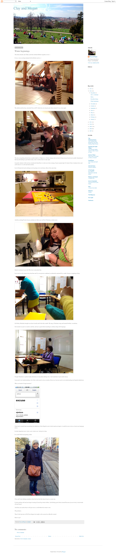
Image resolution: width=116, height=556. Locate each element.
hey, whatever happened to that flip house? (92, 173)
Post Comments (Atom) (26, 538)
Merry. (92, 97)
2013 (91, 88)
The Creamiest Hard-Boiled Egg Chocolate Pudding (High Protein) (93, 142)
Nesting (90, 192)
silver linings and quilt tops (93, 162)
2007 (91, 131)
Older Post (81, 536)
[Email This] (37, 522)
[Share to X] (40, 522)
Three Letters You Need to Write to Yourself (93, 157)
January (92, 119)
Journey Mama (91, 155)
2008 (91, 128)
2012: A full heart (94, 94)
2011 (91, 122)
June (92, 110)
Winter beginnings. (95, 101)
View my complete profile (93, 62)
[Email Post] (34, 521)
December (93, 93)
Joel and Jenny (91, 166)
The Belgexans (91, 195)
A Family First (91, 178)
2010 (91, 124)
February (93, 117)
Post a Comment (20, 532)
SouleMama (91, 160)
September (93, 108)
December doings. (94, 99)
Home (49, 536)
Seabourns (90, 200)
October (93, 106)
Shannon (90, 190)
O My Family (91, 170)
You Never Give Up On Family (93, 183)
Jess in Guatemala (92, 181)
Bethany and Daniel (93, 177)
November (93, 103)
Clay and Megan (26, 8)
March (92, 115)
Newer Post (17, 536)
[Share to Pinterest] (44, 522)
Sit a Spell (90, 197)
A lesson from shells (92, 188)
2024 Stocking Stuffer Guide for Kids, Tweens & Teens (93, 151)
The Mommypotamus (92, 139)
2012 (91, 91)
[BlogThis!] (39, 522)
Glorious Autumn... (92, 167)
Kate (89, 186)
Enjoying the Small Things (92, 147)
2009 (91, 126)
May (92, 112)
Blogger (63, 551)
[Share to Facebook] (42, 522)
